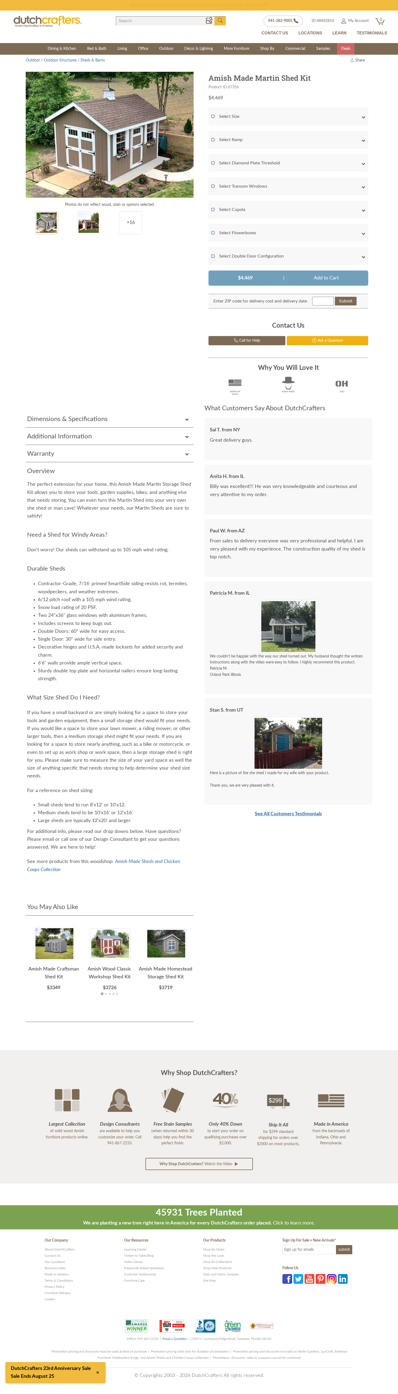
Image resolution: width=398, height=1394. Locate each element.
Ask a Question (330, 341)
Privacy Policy (54, 1286)
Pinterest (320, 1279)
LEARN (339, 33)
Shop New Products (217, 1268)
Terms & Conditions (59, 1280)
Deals (345, 49)
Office (143, 49)
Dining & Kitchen (62, 49)
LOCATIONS (310, 33)
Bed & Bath (96, 49)
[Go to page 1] (101, 993)
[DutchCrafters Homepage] (47, 21)
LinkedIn (343, 1279)
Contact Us (53, 1255)
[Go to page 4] (113, 994)
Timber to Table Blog (139, 1255)
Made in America (57, 1274)
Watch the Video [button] (196, 1164)
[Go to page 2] (106, 994)
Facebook (287, 1279)
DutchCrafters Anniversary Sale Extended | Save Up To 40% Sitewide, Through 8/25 (199, 5)
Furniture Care (134, 1280)
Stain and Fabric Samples (221, 1274)
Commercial (295, 49)
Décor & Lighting (198, 49)
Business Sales (55, 1268)
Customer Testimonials (140, 1274)
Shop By (267, 49)
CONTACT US (275, 33)
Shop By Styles (213, 1249)
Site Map (209, 1280)
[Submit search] (220, 20)
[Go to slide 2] (290, 650)
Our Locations (55, 1261)
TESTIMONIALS (372, 33)
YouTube (309, 1279)
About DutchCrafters (59, 1249)
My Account (358, 21)
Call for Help (249, 341)
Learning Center (135, 1249)
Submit (346, 301)
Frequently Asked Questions (144, 1268)
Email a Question (174, 1338)
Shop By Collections (217, 1261)
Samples (323, 49)
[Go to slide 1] (286, 649)
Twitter (298, 1279)
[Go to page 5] (117, 994)
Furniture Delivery (57, 1293)
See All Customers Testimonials (288, 814)
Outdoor (166, 49)
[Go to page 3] (110, 994)
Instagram (332, 1279)
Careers (50, 1299)
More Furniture (236, 49)
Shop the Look (213, 1255)
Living (122, 49)
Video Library (133, 1261)
